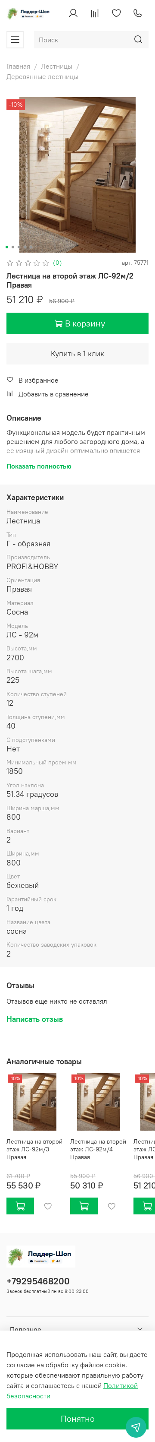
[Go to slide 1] (7, 247)
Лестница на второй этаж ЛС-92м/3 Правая (34, 1148)
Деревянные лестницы (42, 76)
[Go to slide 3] (19, 247)
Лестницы (56, 66)
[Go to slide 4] (25, 247)
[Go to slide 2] (13, 247)
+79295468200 (38, 1281)
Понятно (78, 1418)
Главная (18, 66)
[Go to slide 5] (31, 247)
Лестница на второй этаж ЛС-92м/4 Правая (98, 1148)
